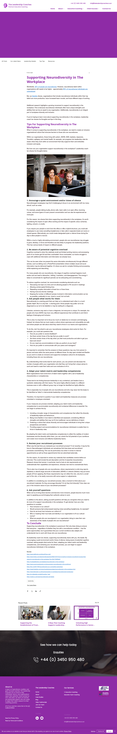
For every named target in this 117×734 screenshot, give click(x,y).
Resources (51, 61)
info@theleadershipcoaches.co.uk (101, 3)
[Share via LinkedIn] (36, 591)
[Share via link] (40, 591)
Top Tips (42, 61)
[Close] (115, 731)
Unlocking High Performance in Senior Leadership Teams (84, 624)
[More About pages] (63, 8)
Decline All (101, 731)
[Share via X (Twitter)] (32, 591)
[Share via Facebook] (27, 591)
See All (97, 602)
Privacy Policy (67, 731)
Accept (109, 731)
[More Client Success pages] (98, 8)
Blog (37, 700)
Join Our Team (40, 705)
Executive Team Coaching (72, 695)
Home (37, 692)
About (37, 695)
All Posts (4, 61)
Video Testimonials (41, 702)
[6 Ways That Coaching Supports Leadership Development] (58, 613)
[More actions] (89, 73)
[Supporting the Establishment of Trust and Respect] (30, 613)
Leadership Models (30, 61)
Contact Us (39, 707)
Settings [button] (93, 731)
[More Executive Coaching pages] (83, 8)
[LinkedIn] (37, 718)
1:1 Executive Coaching (70, 692)
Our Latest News (15, 61)
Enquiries (58, 652)
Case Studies (39, 697)
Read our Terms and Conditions (14, 720)
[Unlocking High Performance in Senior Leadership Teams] (86, 613)
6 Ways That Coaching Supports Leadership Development (56, 624)
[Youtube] (41, 718)
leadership (31, 581)
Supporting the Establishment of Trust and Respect (29, 624)
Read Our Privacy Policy (12, 718)
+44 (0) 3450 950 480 (78, 3)
